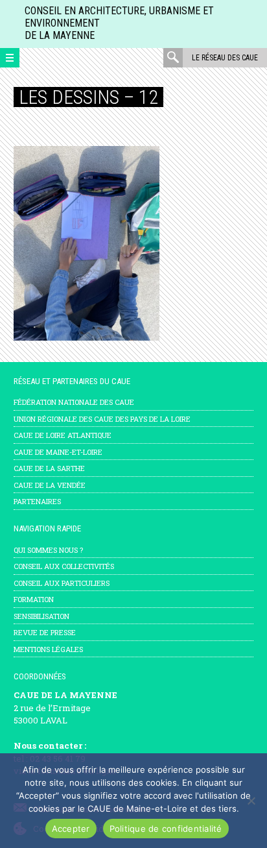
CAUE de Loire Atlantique (62, 435)
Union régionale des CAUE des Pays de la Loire (102, 419)
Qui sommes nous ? (48, 550)
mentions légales (48, 649)
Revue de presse (45, 632)
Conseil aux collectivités (64, 566)
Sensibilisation (41, 616)
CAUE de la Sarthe (49, 468)
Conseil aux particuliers (62, 583)
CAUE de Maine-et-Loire (58, 452)
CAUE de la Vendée (50, 485)
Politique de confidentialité (166, 828)
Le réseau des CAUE (225, 57)
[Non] (250, 800)
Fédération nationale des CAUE (74, 402)
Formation (34, 599)
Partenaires (37, 501)
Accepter (71, 828)
